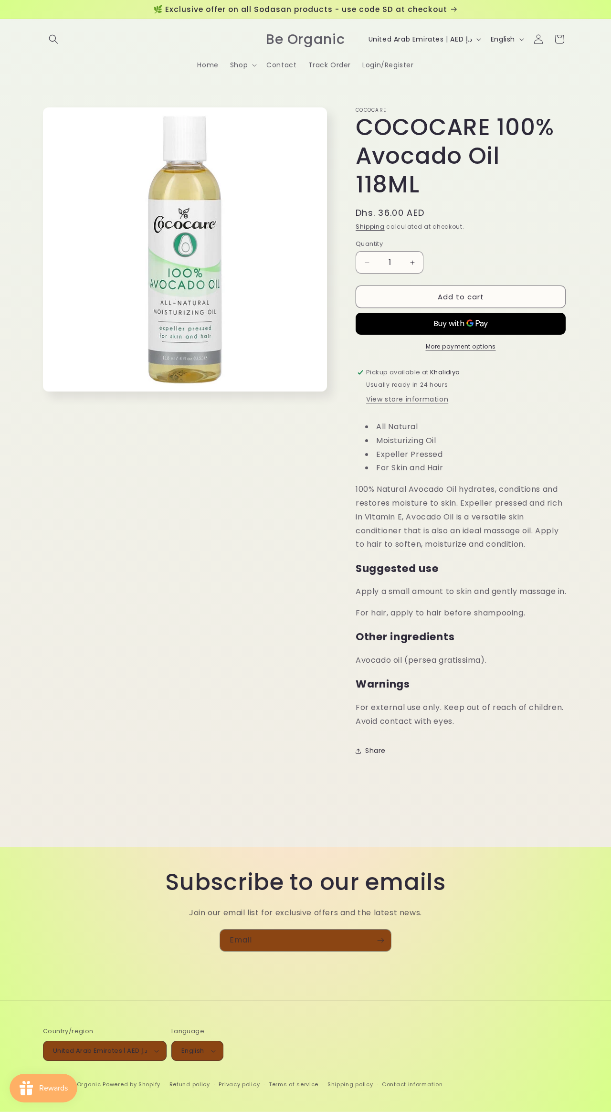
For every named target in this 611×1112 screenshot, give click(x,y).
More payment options (461, 346)
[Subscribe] (380, 940)
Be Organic (84, 1084)
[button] (53, 39)
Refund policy (189, 1084)
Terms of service (293, 1084)
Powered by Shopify (131, 1084)
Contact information (412, 1084)
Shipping (370, 226)
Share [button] (375, 750)
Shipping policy (350, 1084)
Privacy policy (239, 1084)
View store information (407, 399)
